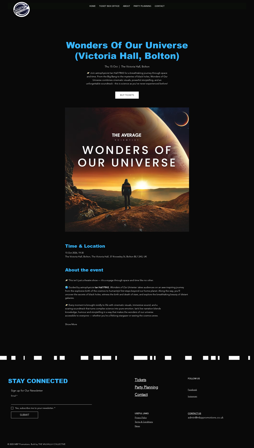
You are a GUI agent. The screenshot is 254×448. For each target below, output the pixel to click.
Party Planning (146, 387)
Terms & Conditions (144, 421)
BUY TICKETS (127, 95)
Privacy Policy (141, 417)
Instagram (192, 396)
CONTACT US (194, 413)
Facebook (192, 389)
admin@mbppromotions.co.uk (205, 417)
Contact (141, 394)
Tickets (140, 379)
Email (14, 395)
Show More (71, 324)
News (137, 426)
